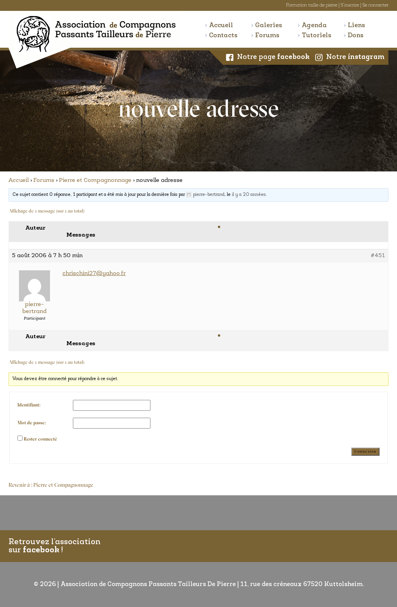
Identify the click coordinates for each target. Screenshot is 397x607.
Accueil (221, 25)
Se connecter (375, 5)
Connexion (365, 452)
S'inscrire (350, 5)
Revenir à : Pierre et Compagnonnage (51, 485)
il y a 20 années (249, 194)
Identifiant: (28, 405)
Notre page (273, 57)
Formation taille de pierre (311, 5)
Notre (355, 57)
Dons (356, 35)
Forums (267, 35)
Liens (356, 25)
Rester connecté (40, 439)
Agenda (314, 25)
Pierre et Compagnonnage (95, 180)
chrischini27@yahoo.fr (94, 274)
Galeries (268, 25)
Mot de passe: (31, 423)
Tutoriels (316, 35)
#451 (378, 256)
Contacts (223, 35)
